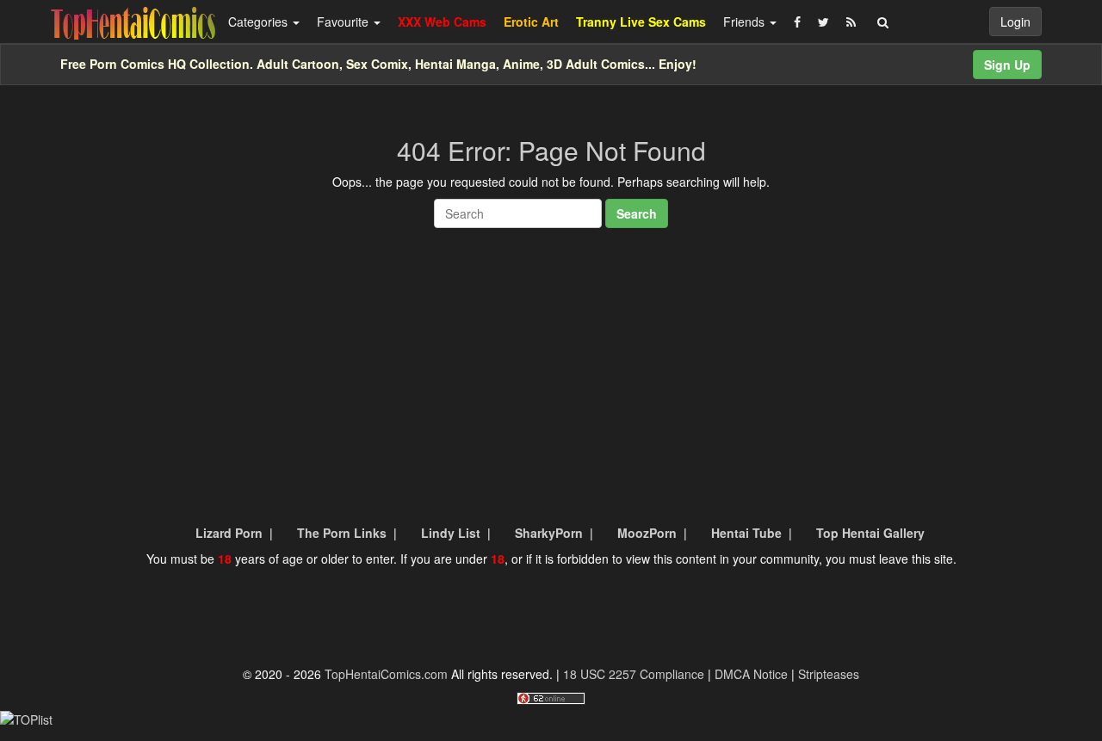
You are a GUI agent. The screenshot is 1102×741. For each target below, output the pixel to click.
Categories (259, 21)
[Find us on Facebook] (797, 21)
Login (1015, 21)
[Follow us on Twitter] (823, 21)
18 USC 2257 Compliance (633, 673)
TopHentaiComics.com (386, 673)
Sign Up (1007, 64)
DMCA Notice (751, 673)
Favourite (344, 21)
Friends (745, 21)
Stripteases (828, 673)
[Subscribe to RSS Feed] (851, 21)
